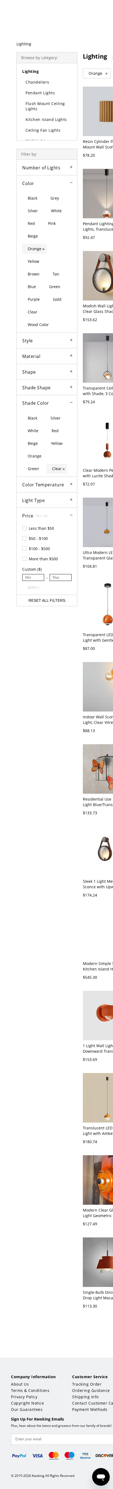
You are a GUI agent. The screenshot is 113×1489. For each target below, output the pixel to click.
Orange (98, 73)
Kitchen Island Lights (46, 119)
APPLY (33, 588)
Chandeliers (37, 82)
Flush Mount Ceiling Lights (45, 106)
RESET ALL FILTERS (47, 600)
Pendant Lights (40, 92)
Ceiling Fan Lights (43, 130)
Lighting (23, 43)
